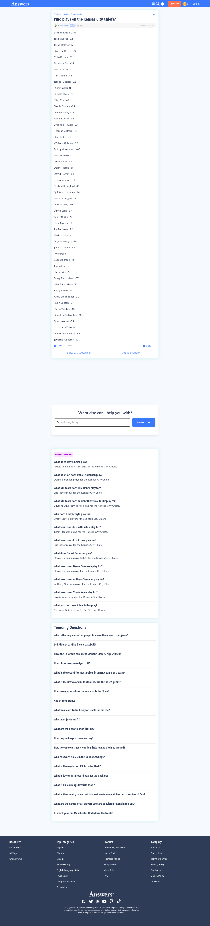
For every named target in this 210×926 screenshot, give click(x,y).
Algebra (60, 847)
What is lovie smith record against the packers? (81, 775)
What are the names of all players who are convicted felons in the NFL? (94, 803)
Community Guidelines (115, 847)
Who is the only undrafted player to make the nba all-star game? (91, 635)
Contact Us (156, 853)
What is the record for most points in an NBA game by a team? (89, 672)
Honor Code (110, 853)
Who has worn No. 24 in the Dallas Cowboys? (79, 757)
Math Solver (110, 870)
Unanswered (15, 859)
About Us (155, 847)
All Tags (13, 853)
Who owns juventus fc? (67, 719)
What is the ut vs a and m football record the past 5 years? (87, 682)
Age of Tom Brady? (64, 700)
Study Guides (110, 864)
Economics (62, 887)
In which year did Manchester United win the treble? (83, 813)
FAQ (106, 876)
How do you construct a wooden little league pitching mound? (89, 747)
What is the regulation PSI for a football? (77, 766)
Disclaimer (156, 870)
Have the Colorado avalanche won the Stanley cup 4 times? (87, 654)
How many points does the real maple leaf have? (81, 691)
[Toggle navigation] (153, 3)
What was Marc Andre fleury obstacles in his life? (82, 710)
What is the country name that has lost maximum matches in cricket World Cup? (99, 794)
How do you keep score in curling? (73, 738)
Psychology (62, 876)
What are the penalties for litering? (74, 729)
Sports (66, 14)
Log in (196, 3)
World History (63, 864)
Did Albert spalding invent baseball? (75, 644)
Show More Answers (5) (79, 353)
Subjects (57, 14)
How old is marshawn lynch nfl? (72, 663)
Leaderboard (15, 847)
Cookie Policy (157, 876)
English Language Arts (68, 870)
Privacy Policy (157, 864)
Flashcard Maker (112, 859)
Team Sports (76, 14)
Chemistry (62, 853)
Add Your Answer (131, 353)
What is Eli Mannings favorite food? (74, 785)
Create (173, 3)
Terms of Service (159, 859)
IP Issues (155, 881)
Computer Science (66, 881)
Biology (60, 859)
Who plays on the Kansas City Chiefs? (85, 19)
